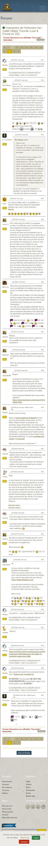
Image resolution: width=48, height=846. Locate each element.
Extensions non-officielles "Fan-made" (25, 37)
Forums (6, 37)
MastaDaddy (6, 85)
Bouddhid (5, 355)
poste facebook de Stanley (26, 418)
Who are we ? (7, 806)
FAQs (28, 781)
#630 (42, 407)
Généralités (7, 40)
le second (20, 439)
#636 (42, 609)
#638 (42, 645)
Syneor (5, 413)
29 (36, 47)
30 (41, 47)
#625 (42, 219)
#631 (42, 448)
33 (14, 51)
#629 (42, 370)
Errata (28, 793)
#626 (42, 282)
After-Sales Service (9, 817)
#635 (42, 559)
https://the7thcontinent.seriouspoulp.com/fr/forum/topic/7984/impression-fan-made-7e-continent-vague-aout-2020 (27, 653)
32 (9, 51)
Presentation (7, 781)
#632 (42, 471)
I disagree (24, 842)
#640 (42, 695)
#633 (42, 513)
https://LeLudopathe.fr (29, 75)
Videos (28, 784)
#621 (42, 60)
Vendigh (5, 454)
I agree (36, 838)
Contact (5, 814)
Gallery (5, 793)
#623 (42, 134)
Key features (7, 787)
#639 (42, 668)
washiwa (5, 337)
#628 (42, 350)
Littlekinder (7, 140)
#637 (42, 627)
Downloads (30, 790)
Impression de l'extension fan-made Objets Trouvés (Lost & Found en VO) (22, 30)
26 (22, 47)
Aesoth (5, 539)
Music (28, 787)
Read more (25, 837)
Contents (5, 790)
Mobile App (30, 796)
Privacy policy (7, 812)
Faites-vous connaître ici (24, 674)
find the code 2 (15, 507)
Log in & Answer (24, 753)
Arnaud (5, 65)
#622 (42, 80)
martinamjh (6, 565)
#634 (42, 534)
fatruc (4, 477)
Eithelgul (6, 700)
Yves (4, 204)
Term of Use (6, 809)
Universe (5, 784)
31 (5, 51)
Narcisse (5, 287)
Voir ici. (11, 209)
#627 (42, 331)
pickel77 (5, 224)
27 (27, 47)
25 (17, 47)
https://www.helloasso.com (22, 580)
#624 (42, 198)
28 (31, 47)
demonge (5, 633)
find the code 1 (15, 505)
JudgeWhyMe (6, 376)
